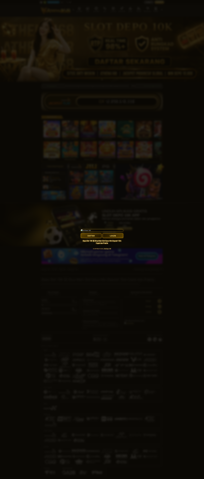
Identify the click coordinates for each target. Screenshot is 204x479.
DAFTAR (91, 236)
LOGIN (113, 236)
